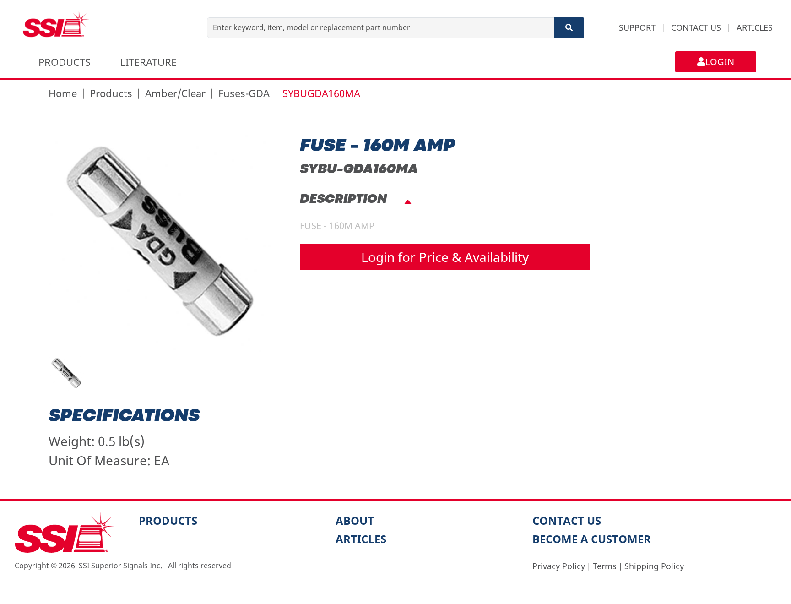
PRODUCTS (64, 62)
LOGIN (719, 61)
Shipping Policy (654, 565)
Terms (605, 565)
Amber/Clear (175, 93)
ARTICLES (755, 27)
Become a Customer (591, 538)
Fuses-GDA (244, 93)
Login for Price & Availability (445, 257)
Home (63, 93)
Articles (361, 538)
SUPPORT (637, 27)
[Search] (569, 27)
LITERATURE (148, 62)
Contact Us (566, 520)
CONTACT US (696, 27)
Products (111, 93)
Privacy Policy (558, 565)
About (355, 520)
